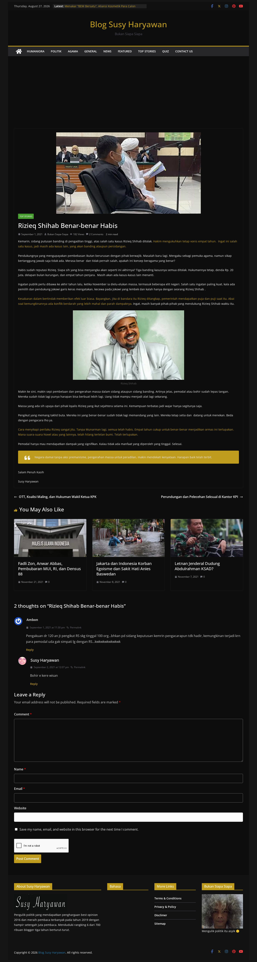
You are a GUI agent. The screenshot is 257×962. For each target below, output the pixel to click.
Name (20, 769)
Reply (30, 650)
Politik (56, 51)
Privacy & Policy (165, 907)
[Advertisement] (128, 86)
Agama (73, 51)
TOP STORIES (147, 51)
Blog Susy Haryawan (128, 24)
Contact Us (184, 51)
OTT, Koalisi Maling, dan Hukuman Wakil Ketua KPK (57, 497)
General (90, 51)
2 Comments (96, 234)
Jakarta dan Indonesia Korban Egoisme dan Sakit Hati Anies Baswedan (124, 569)
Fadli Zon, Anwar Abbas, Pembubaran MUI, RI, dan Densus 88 (49, 569)
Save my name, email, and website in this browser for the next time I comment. (79, 829)
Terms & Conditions (168, 898)
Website (20, 808)
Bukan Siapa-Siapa (57, 234)
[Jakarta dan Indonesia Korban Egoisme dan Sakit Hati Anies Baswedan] (128, 522)
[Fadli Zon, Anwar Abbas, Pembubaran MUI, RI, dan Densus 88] (50, 522)
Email (19, 788)
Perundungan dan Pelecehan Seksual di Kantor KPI (199, 497)
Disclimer (160, 915)
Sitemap (160, 923)
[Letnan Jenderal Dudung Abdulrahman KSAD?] (207, 522)
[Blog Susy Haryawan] (19, 51)
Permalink (75, 627)
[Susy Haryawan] (40, 897)
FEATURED (125, 51)
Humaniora (35, 51)
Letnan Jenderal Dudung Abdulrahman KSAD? (197, 566)
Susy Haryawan (45, 660)
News (107, 51)
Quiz (165, 51)
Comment (23, 714)
